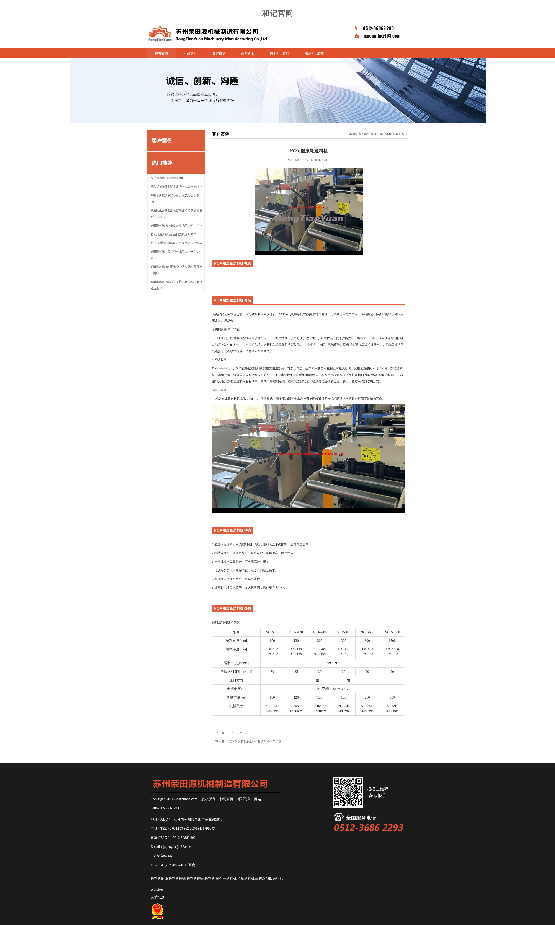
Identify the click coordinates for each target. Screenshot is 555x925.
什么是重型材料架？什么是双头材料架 (176, 243)
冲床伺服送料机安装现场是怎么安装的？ (175, 198)
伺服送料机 (228, 544)
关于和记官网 (279, 53)
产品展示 (190, 53)
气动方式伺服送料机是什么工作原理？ (176, 186)
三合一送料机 (236, 733)
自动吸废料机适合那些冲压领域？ (173, 234)
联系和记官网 (314, 53)
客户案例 (218, 53)
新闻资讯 (247, 53)
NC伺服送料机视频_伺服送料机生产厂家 (254, 741)
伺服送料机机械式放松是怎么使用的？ (176, 225)
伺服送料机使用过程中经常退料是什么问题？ (176, 270)
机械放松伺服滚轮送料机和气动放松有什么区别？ (176, 214)
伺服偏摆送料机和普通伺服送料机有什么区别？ (176, 285)
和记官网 (277, 12)
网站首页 (161, 53)
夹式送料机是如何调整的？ (169, 178)
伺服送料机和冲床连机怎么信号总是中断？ (176, 255)
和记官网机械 (163, 856)
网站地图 (157, 890)
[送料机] (208, 34)
